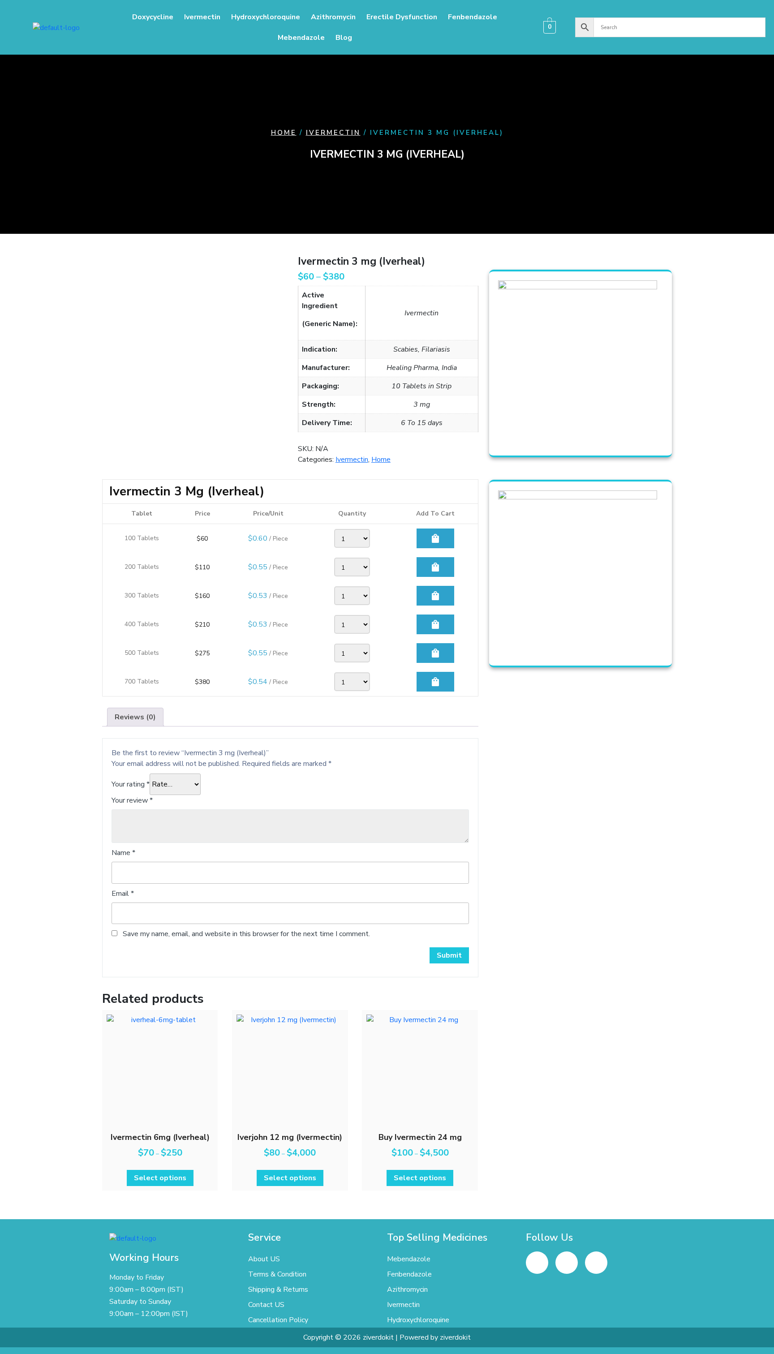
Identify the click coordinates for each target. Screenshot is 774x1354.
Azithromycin (333, 17)
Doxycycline (152, 17)
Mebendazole (301, 38)
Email (123, 893)
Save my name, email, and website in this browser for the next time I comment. (246, 934)
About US (264, 1259)
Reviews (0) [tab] (135, 717)
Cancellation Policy (278, 1320)
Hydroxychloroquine (265, 17)
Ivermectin (202, 17)
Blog (343, 38)
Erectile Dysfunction (401, 17)
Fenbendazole (472, 17)
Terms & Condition (277, 1274)
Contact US (266, 1305)
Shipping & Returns (278, 1289)
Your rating (131, 784)
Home (284, 132)
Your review (132, 800)
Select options (160, 1178)
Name (123, 853)
